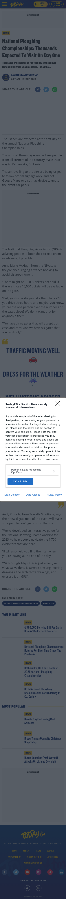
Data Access (33, 494)
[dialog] (33, 449)
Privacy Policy (54, 494)
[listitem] (33, 470)
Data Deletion (12, 494)
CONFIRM (20, 481)
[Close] (58, 404)
